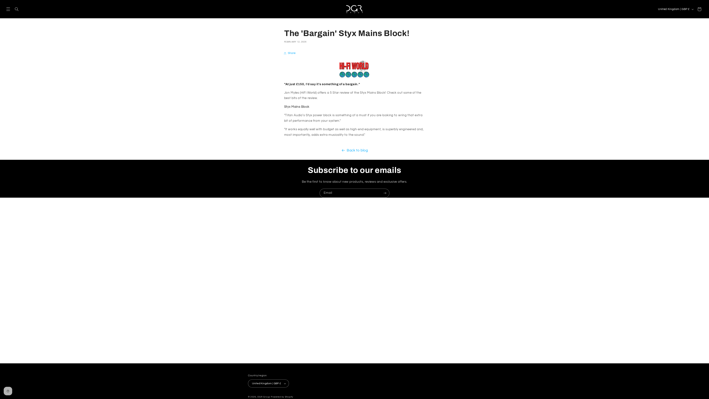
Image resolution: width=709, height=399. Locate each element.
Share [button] (292, 53)
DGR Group (263, 397)
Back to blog (357, 150)
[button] (8, 9)
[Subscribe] (385, 193)
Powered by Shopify (282, 397)
